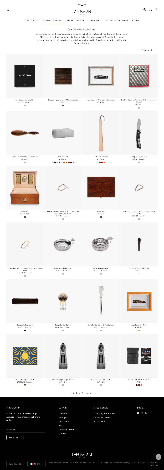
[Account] (150, 9)
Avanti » (90, 393)
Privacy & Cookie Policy (104, 413)
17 (82, 393)
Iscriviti (15, 437)
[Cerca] (7, 9)
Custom (62, 433)
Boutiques (63, 417)
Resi (60, 425)
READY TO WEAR (31, 21)
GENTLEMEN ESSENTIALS (52, 21)
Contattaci (64, 413)
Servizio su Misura (67, 429)
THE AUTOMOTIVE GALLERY (116, 21)
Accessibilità (99, 421)
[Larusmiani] (82, 9)
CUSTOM (81, 21)
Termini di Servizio (102, 417)
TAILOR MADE (95, 21)
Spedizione (64, 421)
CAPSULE (69, 21)
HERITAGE (136, 21)
